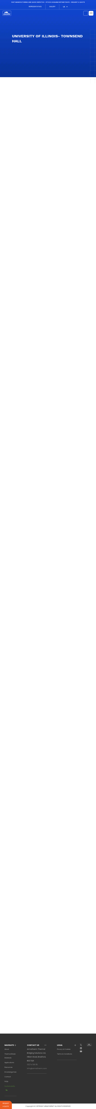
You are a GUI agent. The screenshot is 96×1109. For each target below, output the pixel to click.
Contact (7, 1077)
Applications (9, 1062)
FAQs (6, 1081)
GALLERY (52, 6)
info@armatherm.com (37, 1068)
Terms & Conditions (64, 1054)
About (6, 1049)
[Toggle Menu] (91, 13)
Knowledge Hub (10, 1072)
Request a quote (6, 1104)
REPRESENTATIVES (35, 6)
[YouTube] (82, 1051)
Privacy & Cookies (63, 1049)
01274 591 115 (32, 1064)
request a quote (78, 2)
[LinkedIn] (82, 1048)
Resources (8, 1067)
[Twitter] (82, 1045)
